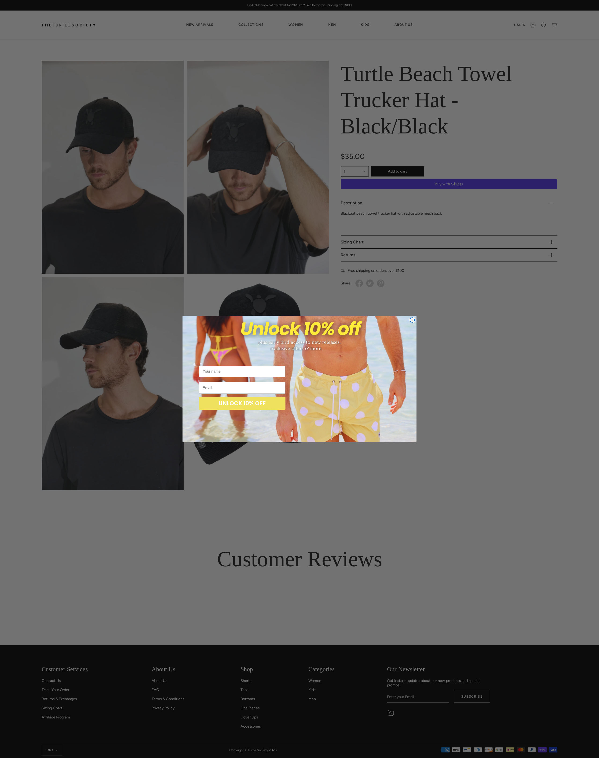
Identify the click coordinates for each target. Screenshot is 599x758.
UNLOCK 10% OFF (242, 403)
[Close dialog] (412, 320)
